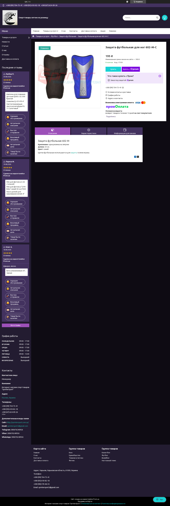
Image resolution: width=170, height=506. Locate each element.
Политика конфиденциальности (113, 503)
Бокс (71, 452)
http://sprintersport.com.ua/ (18, 422)
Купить (113, 69)
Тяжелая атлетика (76, 458)
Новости (6, 42)
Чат (161, 500)
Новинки (112, 31)
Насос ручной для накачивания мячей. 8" (15, 193)
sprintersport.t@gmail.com (17, 426)
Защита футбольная (67, 36)
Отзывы (5, 55)
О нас (63, 31)
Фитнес (72, 460)
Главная (36, 31)
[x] (138, 157)
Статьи (5, 46)
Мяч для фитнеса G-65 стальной (15, 183)
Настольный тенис (109, 460)
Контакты (74, 31)
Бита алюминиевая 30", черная (16, 272)
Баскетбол (106, 452)
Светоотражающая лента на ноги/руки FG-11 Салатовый (15, 106)
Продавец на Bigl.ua (85, 501)
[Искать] (157, 17)
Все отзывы (15, 325)
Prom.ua (96, 499)
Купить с (126, 69)
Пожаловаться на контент (91, 503)
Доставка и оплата (89, 31)
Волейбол (105, 458)
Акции (102, 31)
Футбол (54, 36)
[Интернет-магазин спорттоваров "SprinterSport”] (9, 17)
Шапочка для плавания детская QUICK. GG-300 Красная (15, 96)
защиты (74, 153)
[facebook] (135, 157)
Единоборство (74, 455)
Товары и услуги (49, 31)
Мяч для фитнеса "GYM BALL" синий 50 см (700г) (16, 188)
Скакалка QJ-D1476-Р (15, 101)
